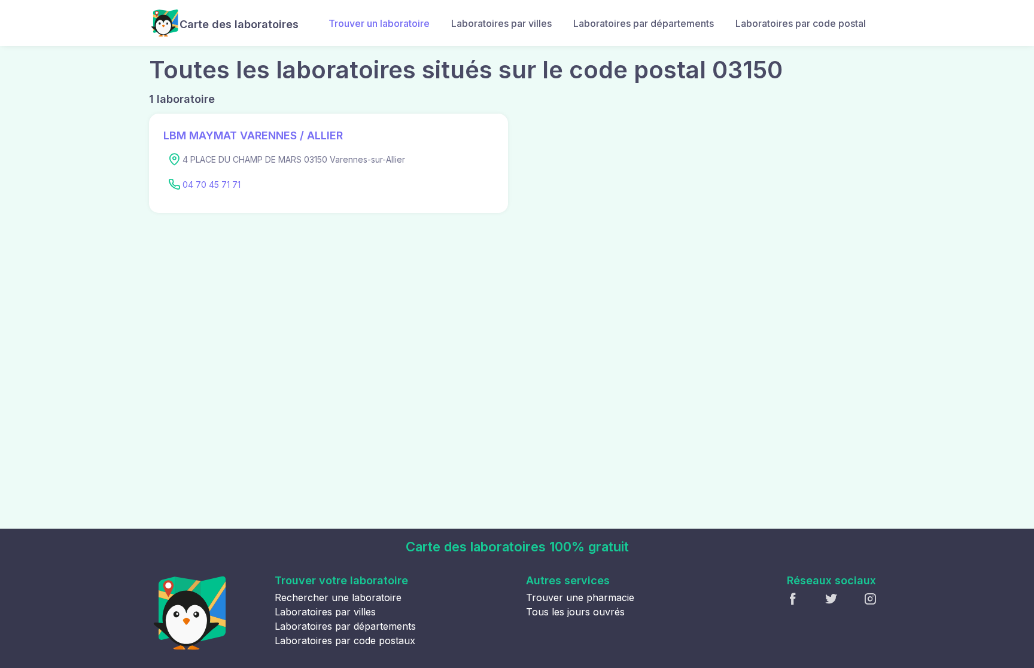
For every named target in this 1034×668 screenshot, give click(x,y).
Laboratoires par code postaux (345, 640)
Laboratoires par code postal (800, 23)
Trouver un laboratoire (379, 23)
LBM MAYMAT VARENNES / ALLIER (253, 135)
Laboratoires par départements (643, 23)
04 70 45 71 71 (212, 184)
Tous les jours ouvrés (575, 612)
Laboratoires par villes (501, 23)
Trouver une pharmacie (580, 597)
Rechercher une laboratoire (338, 597)
